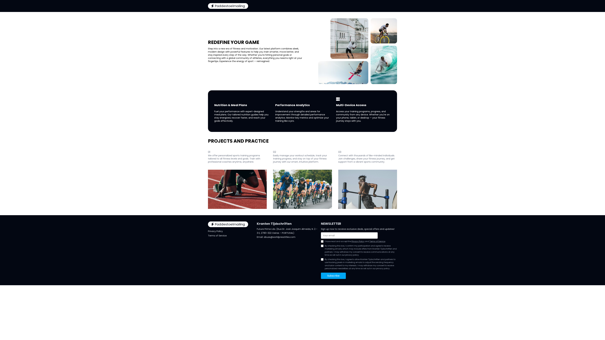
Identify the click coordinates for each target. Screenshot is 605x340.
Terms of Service (217, 235)
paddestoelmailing (230, 6)
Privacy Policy (215, 231)
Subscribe (333, 276)
